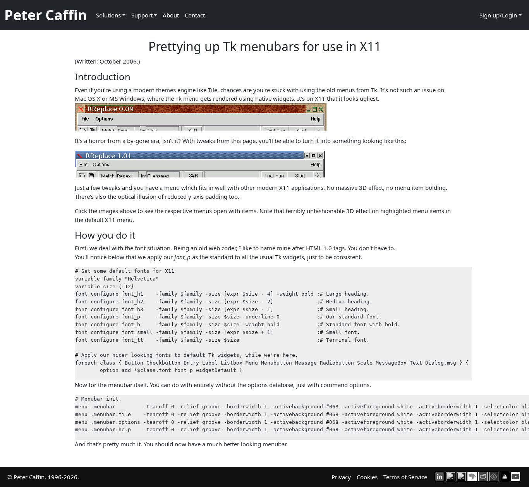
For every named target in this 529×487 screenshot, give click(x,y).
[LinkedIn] (439, 476)
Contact (195, 15)
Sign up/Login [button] (498, 15)
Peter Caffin (45, 14)
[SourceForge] (493, 476)
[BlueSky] (461, 476)
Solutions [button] (108, 15)
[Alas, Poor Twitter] (472, 476)
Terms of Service (405, 477)
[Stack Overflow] (504, 476)
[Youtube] (515, 476)
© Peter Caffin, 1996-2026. (43, 477)
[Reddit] (483, 476)
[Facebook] (450, 476)
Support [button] (142, 15)
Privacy (341, 477)
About (171, 15)
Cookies (367, 477)
